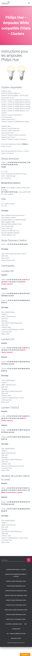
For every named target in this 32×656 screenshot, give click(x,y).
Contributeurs (16, 629)
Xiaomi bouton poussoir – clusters (16, 569)
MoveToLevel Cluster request (12, 492)
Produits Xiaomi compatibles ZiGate (16, 614)
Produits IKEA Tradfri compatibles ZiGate (16, 609)
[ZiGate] (5, 3)
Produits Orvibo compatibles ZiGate (16, 600)
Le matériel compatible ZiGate (13, 624)
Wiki (26, 624)
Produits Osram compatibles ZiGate (16, 581)
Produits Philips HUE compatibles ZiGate (16, 595)
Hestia (9, 642)
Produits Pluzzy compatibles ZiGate (16, 605)
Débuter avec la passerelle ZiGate (16, 619)
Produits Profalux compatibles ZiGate (16, 590)
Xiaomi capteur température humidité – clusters (16, 575)
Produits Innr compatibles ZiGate (16, 586)
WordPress (22, 642)
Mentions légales (16, 638)
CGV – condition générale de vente (16, 633)
